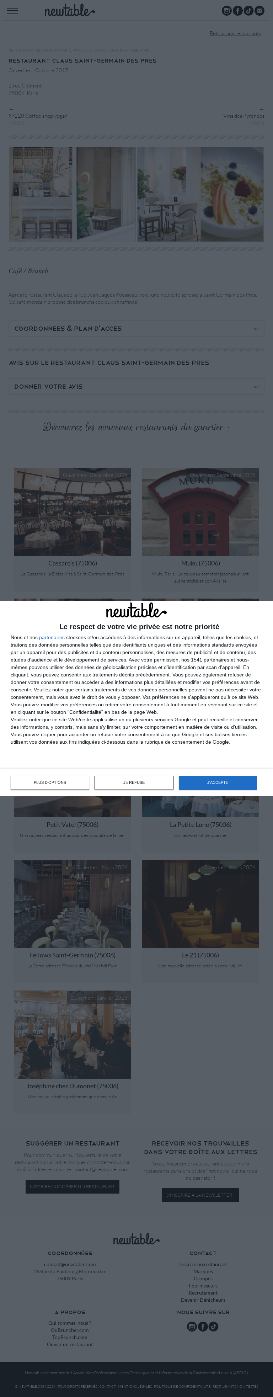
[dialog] (136, 698)
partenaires (52, 637)
